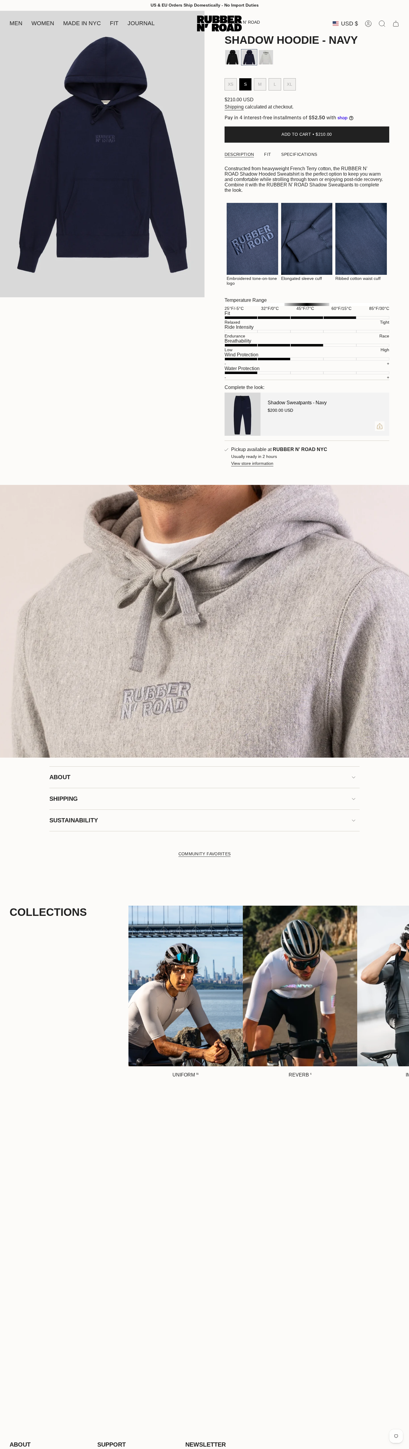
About (59, 777)
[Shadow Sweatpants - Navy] (242, 414)
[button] (16, 23)
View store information (252, 463)
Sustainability (73, 820)
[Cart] (396, 24)
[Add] (379, 426)
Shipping (234, 106)
